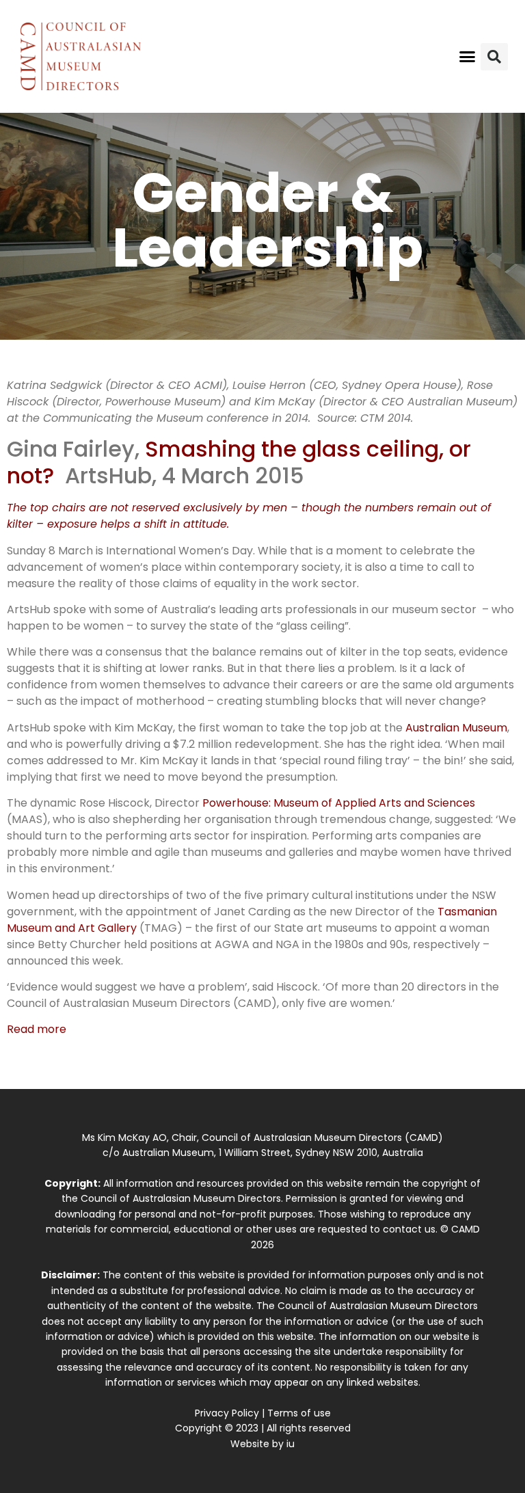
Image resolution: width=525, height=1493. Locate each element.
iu (290, 1444)
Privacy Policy (227, 1413)
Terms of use (299, 1413)
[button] (468, 57)
